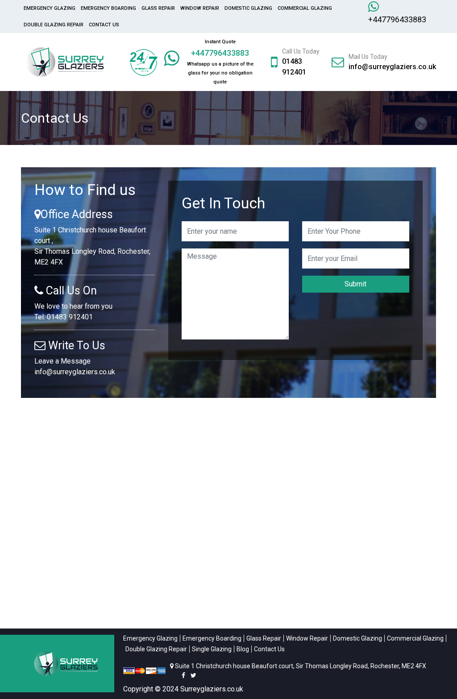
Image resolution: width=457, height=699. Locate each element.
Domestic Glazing (248, 8)
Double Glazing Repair (53, 25)
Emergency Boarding (108, 8)
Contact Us (104, 25)
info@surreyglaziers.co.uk (392, 66)
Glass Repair (158, 8)
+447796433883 (397, 19)
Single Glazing (212, 649)
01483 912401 (70, 317)
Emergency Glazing (49, 8)
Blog (243, 649)
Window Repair (199, 8)
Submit (355, 284)
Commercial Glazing (305, 8)
